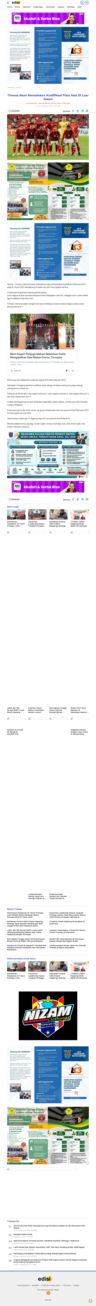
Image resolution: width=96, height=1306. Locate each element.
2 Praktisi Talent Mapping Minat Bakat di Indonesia (79, 524)
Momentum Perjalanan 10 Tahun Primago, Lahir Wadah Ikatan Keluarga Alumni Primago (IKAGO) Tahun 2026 (16, 524)
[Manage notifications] (90, 1301)
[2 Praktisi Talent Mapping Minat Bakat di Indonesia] (80, 514)
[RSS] (48, 1293)
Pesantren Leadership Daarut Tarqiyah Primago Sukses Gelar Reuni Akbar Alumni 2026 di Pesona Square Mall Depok (36, 524)
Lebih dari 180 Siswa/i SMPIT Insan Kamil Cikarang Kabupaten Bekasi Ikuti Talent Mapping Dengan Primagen (16, 710)
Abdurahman (31, 103)
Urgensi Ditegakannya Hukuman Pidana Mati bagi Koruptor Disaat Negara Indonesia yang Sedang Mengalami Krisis (50, 1261)
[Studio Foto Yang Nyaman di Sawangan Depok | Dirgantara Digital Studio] (80, 618)
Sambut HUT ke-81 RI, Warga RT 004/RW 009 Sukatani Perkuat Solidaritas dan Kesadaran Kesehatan (15, 732)
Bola (59, 103)
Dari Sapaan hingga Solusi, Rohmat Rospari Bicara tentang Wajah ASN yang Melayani (58, 710)
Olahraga (66, 103)
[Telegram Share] (82, 111)
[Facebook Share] (73, 111)
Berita (41, 103)
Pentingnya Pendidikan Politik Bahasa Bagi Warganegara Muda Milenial (45, 1254)
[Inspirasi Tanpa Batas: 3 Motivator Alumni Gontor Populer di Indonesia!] (37, 618)
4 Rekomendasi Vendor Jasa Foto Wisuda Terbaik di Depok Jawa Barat (36, 896)
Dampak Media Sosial (23, 1234)
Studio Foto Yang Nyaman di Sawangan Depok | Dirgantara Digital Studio (79, 710)
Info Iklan (67, 1285)
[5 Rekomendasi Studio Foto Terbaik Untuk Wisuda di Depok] (58, 804)
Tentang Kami (23, 1285)
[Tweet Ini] (77, 111)
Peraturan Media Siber (50, 1285)
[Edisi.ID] (17, 3)
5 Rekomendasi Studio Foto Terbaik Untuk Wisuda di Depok (58, 896)
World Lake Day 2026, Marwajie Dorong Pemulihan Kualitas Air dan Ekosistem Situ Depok (49, 1227)
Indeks (76, 1285)
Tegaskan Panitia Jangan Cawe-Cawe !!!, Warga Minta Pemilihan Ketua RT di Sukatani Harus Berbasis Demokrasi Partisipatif (79, 732)
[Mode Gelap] (82, 3)
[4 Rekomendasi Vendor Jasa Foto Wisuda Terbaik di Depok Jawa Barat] (37, 804)
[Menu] (8, 3)
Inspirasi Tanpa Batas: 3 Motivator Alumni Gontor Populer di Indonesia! (36, 710)
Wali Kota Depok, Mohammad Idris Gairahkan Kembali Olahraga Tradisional (46, 1241)
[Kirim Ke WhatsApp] (87, 111)
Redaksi (35, 1285)
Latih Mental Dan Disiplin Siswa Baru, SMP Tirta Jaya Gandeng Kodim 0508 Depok (49, 1247)
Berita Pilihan (51, 103)
